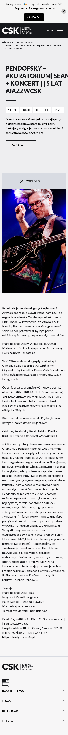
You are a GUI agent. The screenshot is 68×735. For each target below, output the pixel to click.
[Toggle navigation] (60, 30)
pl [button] (49, 30)
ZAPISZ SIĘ (34, 17)
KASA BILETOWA (13, 691)
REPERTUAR (10, 711)
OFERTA (7, 721)
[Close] (63, 11)
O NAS (6, 701)
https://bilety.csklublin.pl (18, 637)
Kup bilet (18, 144)
